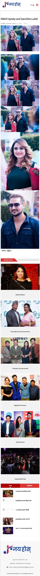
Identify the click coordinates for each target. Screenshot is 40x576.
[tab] (10, 486)
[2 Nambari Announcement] (20, 350)
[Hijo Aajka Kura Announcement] (20, 313)
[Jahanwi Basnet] (20, 277)
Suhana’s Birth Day (20, 479)
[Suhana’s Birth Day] (20, 461)
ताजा (10, 485)
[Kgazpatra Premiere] (20, 387)
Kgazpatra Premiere (20, 405)
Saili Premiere (20, 442)
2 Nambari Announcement (20, 368)
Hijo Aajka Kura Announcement (20, 331)
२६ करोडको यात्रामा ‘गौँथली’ (22, 510)
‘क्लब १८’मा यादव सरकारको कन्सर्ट (24, 528)
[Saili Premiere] (20, 424)
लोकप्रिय (29, 485)
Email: (21, 567)
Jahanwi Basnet (20, 295)
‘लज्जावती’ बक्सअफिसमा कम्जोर (23, 491)
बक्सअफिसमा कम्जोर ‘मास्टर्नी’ (23, 519)
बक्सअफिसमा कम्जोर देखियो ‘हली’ (23, 501)
